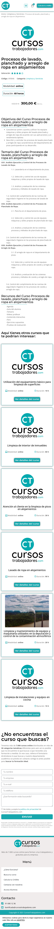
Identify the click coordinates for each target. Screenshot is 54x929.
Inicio (3, 14)
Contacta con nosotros (13, 884)
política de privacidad (29, 809)
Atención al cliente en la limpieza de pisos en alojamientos (27, 508)
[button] (26, 6)
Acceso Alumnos (10, 889)
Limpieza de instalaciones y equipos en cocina (27, 698)
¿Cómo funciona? (11, 869)
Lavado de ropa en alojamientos (27, 570)
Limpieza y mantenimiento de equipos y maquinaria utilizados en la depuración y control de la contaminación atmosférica (27, 633)
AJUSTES (20, 920)
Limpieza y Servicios (15, 14)
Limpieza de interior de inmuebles (27, 445)
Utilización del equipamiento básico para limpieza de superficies (27, 383)
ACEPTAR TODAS (11, 925)
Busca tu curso (10, 874)
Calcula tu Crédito (11, 879)
